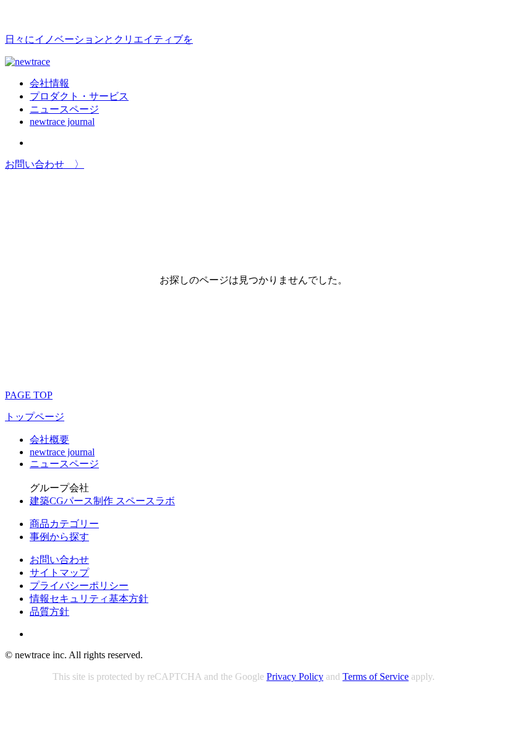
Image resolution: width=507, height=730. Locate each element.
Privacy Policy (294, 676)
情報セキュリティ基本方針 (89, 598)
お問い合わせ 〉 (44, 164)
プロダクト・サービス (79, 96)
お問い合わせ (59, 559)
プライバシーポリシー (79, 585)
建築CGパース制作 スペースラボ (102, 501)
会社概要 (49, 439)
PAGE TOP (29, 395)
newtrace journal (62, 121)
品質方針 (49, 611)
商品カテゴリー (64, 523)
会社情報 (49, 83)
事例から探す (59, 536)
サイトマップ (59, 572)
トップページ (34, 416)
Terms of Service (376, 676)
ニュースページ (64, 109)
